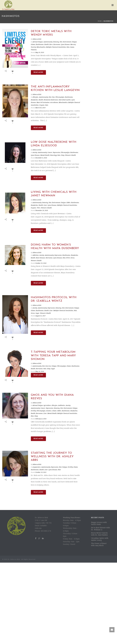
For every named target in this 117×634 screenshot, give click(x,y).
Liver (45, 205)
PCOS (68, 258)
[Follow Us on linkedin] (43, 538)
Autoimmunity (47, 42)
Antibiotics (61, 405)
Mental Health (44, 155)
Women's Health (70, 155)
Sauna (72, 47)
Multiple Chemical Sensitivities (56, 47)
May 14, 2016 (39, 371)
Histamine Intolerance (51, 100)
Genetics (49, 411)
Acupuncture (36, 467)
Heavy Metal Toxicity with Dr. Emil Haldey (99, 534)
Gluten (33, 44)
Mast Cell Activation (43, 102)
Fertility (33, 411)
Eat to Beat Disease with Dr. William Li (100, 529)
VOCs (38, 208)
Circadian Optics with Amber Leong (99, 539)
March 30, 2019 (40, 108)
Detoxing (56, 42)
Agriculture (47, 405)
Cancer (50, 152)
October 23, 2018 (40, 263)
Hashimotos (40, 44)
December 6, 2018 (41, 158)
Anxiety (34, 152)
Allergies (35, 97)
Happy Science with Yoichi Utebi (99, 523)
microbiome (54, 102)
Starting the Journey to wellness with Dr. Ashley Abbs (52, 456)
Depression (56, 152)
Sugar (37, 313)
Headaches (34, 100)
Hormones (56, 44)
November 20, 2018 (41, 210)
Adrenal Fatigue (37, 42)
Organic (42, 105)
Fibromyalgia (59, 97)
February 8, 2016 (40, 419)
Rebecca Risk (37, 39)
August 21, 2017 (40, 316)
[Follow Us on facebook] (36, 538)
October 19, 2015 (40, 472)
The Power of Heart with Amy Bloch (98, 544)
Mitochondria (41, 47)
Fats (53, 97)
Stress (72, 258)
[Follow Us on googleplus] (39, 538)
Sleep (62, 155)
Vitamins (34, 50)
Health (46, 44)
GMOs (68, 202)
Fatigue (74, 42)
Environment (67, 42)
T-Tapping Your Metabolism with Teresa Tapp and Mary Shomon (53, 355)
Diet (61, 42)
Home (100, 21)
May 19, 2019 (39, 52)
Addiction (35, 255)
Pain (68, 47)
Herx (51, 44)
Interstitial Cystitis (65, 100)
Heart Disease (40, 258)
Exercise (48, 366)
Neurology (53, 155)
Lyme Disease (65, 44)
